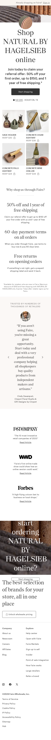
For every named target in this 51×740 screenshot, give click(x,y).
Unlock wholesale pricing (20, 614)
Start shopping (25, 92)
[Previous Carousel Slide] (8, 357)
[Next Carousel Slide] (42, 357)
